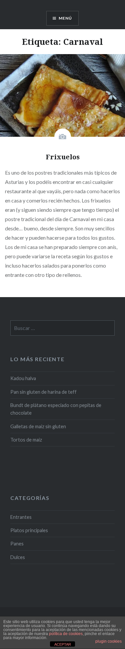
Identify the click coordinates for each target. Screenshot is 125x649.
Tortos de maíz (26, 440)
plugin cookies (108, 641)
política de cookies (66, 633)
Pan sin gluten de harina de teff (43, 392)
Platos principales (29, 530)
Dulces (17, 557)
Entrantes (21, 517)
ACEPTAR (62, 644)
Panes (17, 543)
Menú (65, 18)
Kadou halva (23, 378)
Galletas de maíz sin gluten (38, 426)
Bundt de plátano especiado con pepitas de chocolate (55, 409)
